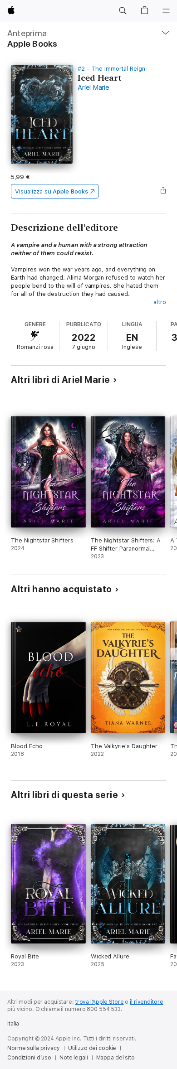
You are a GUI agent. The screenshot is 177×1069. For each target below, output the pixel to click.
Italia (13, 1024)
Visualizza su (51, 191)
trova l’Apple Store (99, 1002)
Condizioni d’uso (29, 1057)
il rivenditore (146, 1002)
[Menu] (166, 11)
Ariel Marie (93, 87)
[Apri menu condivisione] (163, 191)
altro (159, 302)
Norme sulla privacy (33, 1048)
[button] (122, 11)
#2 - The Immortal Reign (111, 68)
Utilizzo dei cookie (92, 1048)
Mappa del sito (115, 1057)
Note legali (73, 1057)
